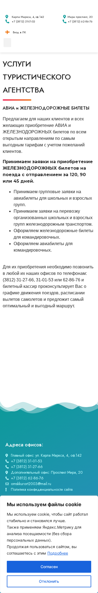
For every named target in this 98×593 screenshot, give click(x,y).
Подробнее (57, 553)
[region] (49, 544)
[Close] (92, 500)
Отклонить (49, 581)
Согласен (49, 566)
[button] (7, 42)
